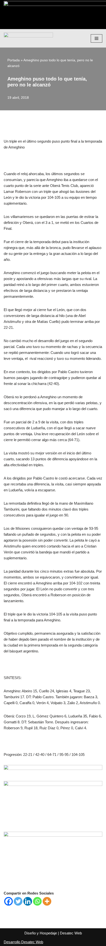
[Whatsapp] (37, 901)
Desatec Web (71, 933)
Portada (13, 60)
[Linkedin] (27, 901)
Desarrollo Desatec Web (23, 942)
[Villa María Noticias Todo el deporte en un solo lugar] (28, 38)
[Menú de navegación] (96, 38)
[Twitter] (18, 901)
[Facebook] (8, 901)
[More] (47, 901)
